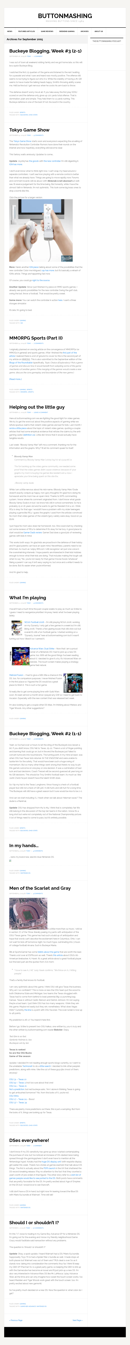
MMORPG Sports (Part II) (36, 338)
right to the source (41, 280)
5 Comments (38, 135)
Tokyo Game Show (29, 130)
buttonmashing (65, 15)
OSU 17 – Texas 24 (18, 1099)
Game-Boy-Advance (28, 1306)
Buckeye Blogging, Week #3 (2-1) (45, 51)
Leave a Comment (41, 412)
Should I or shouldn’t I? (34, 1222)
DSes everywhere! (29, 1140)
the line (27, 1010)
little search (45, 1066)
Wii (21, 323)
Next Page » (78, 1320)
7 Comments (38, 343)
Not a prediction (16, 1089)
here (60, 300)
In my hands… (24, 845)
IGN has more (15, 164)
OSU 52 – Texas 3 (17, 1082)
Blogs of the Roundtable (20, 362)
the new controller (52, 161)
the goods (34, 161)
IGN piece (33, 267)
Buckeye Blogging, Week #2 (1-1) (45, 733)
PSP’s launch (49, 1168)
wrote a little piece (18, 428)
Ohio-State (33, 115)
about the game (51, 952)
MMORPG (23, 392)
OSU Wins (14, 1096)
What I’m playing (27, 597)
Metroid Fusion (16, 675)
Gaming (23, 320)
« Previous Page (15, 1320)
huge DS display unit (51, 1161)
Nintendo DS (25, 873)
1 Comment (38, 56)
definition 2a (29, 435)
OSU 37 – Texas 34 (18, 1102)
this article (58, 955)
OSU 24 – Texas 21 (18, 1086)
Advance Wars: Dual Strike (42, 648)
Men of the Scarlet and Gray (40, 888)
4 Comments (38, 851)
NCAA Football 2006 (34, 622)
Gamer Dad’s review (32, 532)
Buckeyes (24, 115)
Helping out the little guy (37, 407)
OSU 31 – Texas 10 (17, 1079)
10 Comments (38, 1228)
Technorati (27, 1066)
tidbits (41, 952)
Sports (22, 112)
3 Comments (38, 739)
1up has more (48, 270)
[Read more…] (15, 379)
